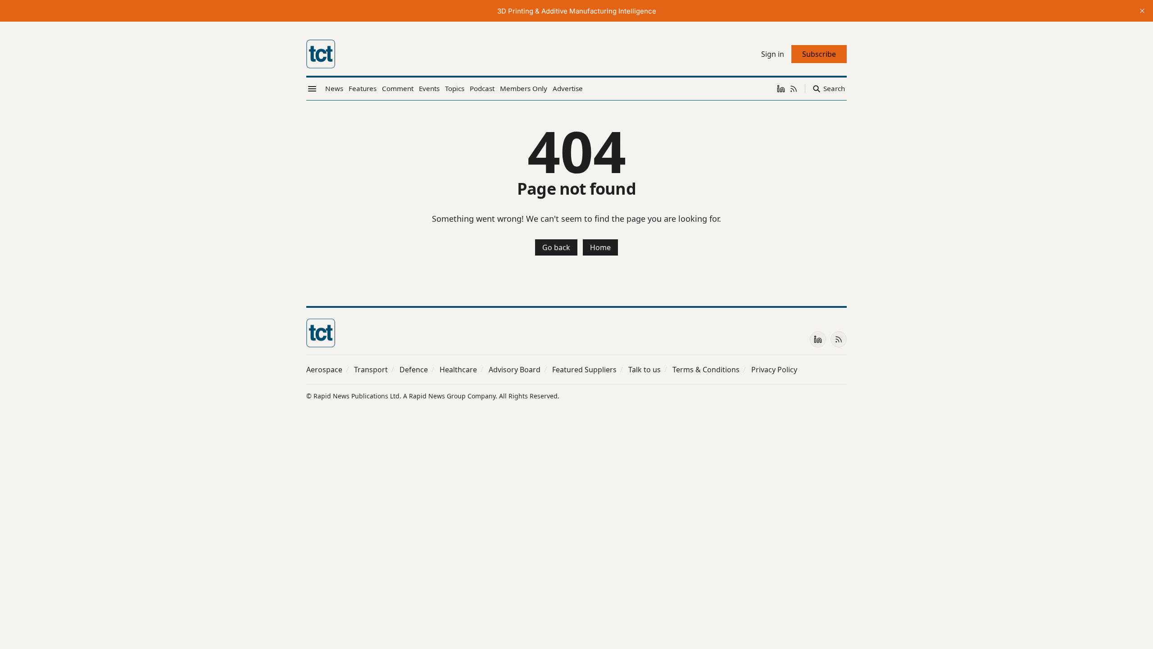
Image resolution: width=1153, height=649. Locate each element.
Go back (556, 247)
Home (600, 247)
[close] (1142, 11)
